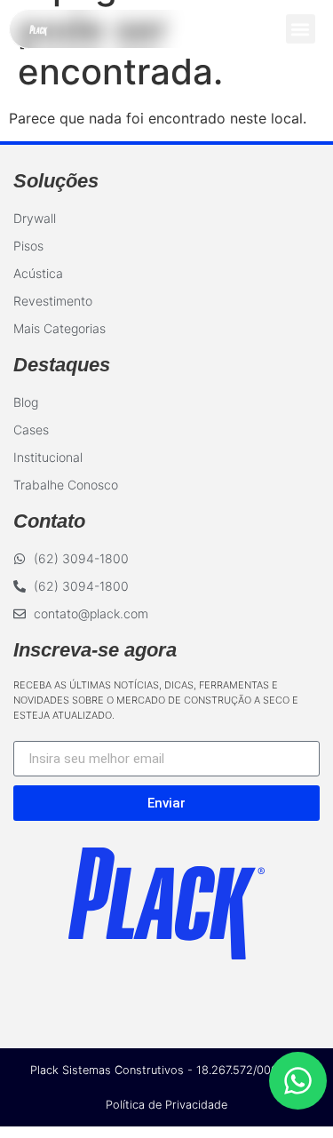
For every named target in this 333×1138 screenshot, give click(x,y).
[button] (300, 29)
